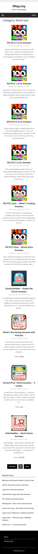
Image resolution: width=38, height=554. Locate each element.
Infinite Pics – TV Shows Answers (14, 525)
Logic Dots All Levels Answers (13, 490)
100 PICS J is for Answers (19, 83)
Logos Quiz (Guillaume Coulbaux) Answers (18, 513)
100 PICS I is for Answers (19, 162)
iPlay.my (19, 6)
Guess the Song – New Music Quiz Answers (18, 508)
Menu (34, 15)
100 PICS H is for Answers (19, 121)
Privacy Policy (8, 541)
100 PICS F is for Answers (19, 42)
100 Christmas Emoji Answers (13, 499)
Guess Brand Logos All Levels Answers (16, 494)
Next (27, 466)
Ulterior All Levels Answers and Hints (15, 485)
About (6, 537)
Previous (12, 466)
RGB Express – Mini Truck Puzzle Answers (17, 503)
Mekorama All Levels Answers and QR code (18, 480)
